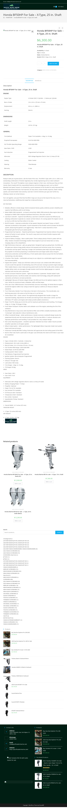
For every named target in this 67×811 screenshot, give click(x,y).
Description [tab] (29, 80)
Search (5, 529)
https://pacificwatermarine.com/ (18, 749)
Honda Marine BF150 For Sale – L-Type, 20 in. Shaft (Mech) (18, 512)
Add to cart (53, 63)
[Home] (3, 17)
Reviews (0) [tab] (38, 80)
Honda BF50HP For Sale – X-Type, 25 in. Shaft (25, 17)
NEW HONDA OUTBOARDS (49, 70)
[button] (32, 31)
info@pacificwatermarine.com (18, 744)
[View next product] (62, 28)
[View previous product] (59, 28)
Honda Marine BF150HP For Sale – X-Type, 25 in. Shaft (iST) (18, 475)
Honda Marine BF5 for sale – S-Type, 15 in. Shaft (49, 474)
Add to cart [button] (18, 483)
